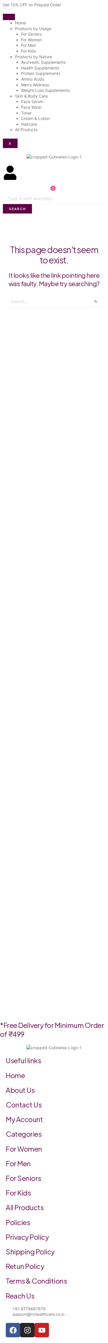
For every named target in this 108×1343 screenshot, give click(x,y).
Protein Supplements (40, 73)
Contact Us (23, 1104)
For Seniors (31, 34)
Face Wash (31, 107)
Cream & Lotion (35, 118)
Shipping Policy (30, 1251)
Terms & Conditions (36, 1280)
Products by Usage (33, 28)
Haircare (29, 124)
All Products (26, 129)
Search (17, 209)
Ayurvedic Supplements (43, 62)
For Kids (28, 50)
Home (20, 22)
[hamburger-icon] (9, 17)
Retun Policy (25, 1266)
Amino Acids (32, 79)
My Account (24, 1119)
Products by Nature (33, 56)
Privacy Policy (27, 1237)
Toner (26, 112)
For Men (28, 45)
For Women (31, 39)
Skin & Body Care (31, 96)
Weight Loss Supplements (45, 90)
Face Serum (32, 101)
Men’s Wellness (35, 84)
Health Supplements (40, 67)
